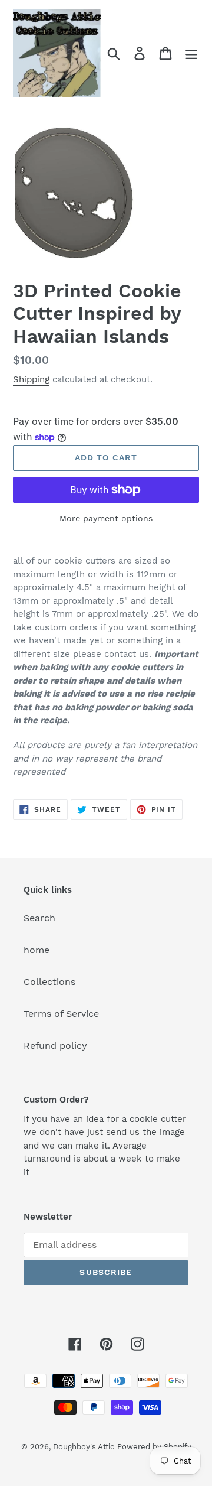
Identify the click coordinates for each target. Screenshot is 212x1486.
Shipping (31, 379)
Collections (49, 981)
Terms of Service (61, 1013)
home (36, 949)
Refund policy (55, 1045)
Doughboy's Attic (83, 1446)
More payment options (106, 518)
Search (39, 918)
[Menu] (191, 53)
